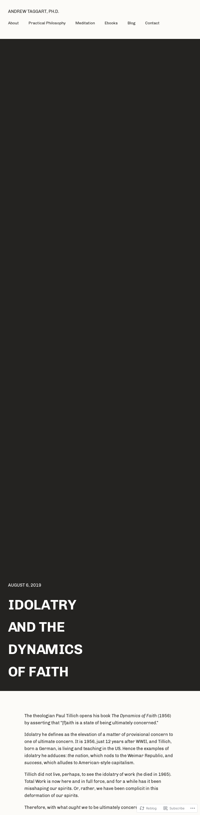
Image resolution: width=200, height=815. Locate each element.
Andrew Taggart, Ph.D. (33, 11)
